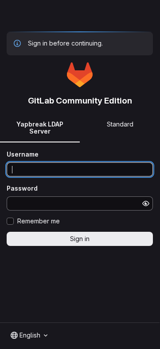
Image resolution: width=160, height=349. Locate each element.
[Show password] (146, 203)
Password (22, 188)
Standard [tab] (120, 124)
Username (23, 154)
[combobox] (29, 335)
